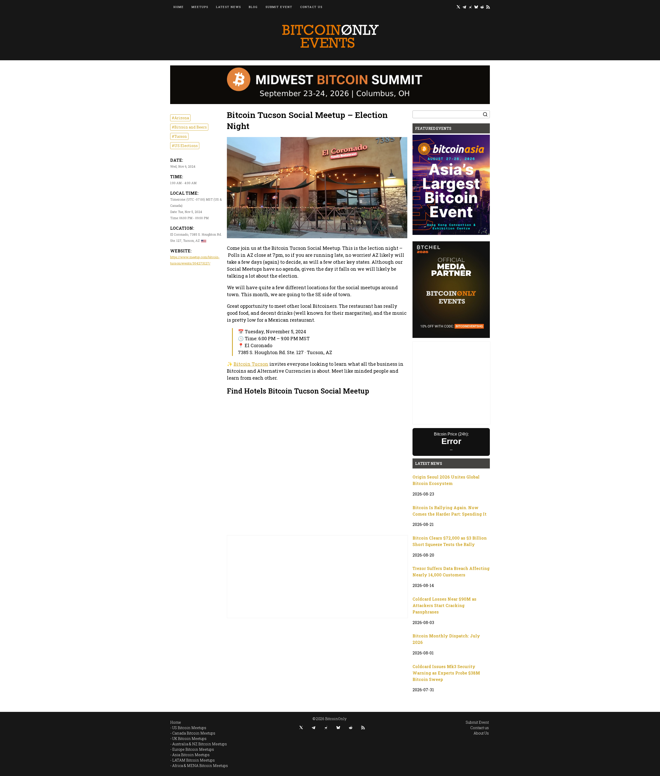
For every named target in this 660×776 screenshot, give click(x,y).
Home (179, 7)
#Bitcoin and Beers (189, 127)
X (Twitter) (458, 6)
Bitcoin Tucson (251, 364)
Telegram (464, 6)
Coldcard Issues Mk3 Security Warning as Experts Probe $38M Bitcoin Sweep (446, 673)
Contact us (311, 7)
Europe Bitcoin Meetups (193, 749)
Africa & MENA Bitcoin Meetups (200, 765)
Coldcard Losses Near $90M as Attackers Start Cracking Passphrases (444, 605)
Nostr (470, 6)
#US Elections (185, 145)
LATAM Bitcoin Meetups (193, 760)
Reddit (482, 6)
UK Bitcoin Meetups (189, 738)
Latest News (228, 7)
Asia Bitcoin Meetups (191, 754)
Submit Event (279, 7)
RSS (488, 6)
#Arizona (180, 117)
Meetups (200, 7)
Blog (253, 7)
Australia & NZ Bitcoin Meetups (199, 743)
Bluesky (476, 6)
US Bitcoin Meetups (189, 727)
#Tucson (179, 136)
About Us (481, 733)
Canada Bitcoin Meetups (193, 733)
